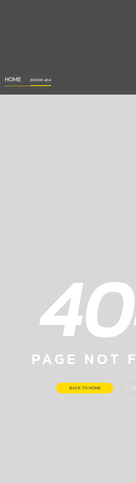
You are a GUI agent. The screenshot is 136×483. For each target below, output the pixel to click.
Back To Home (85, 388)
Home (13, 79)
